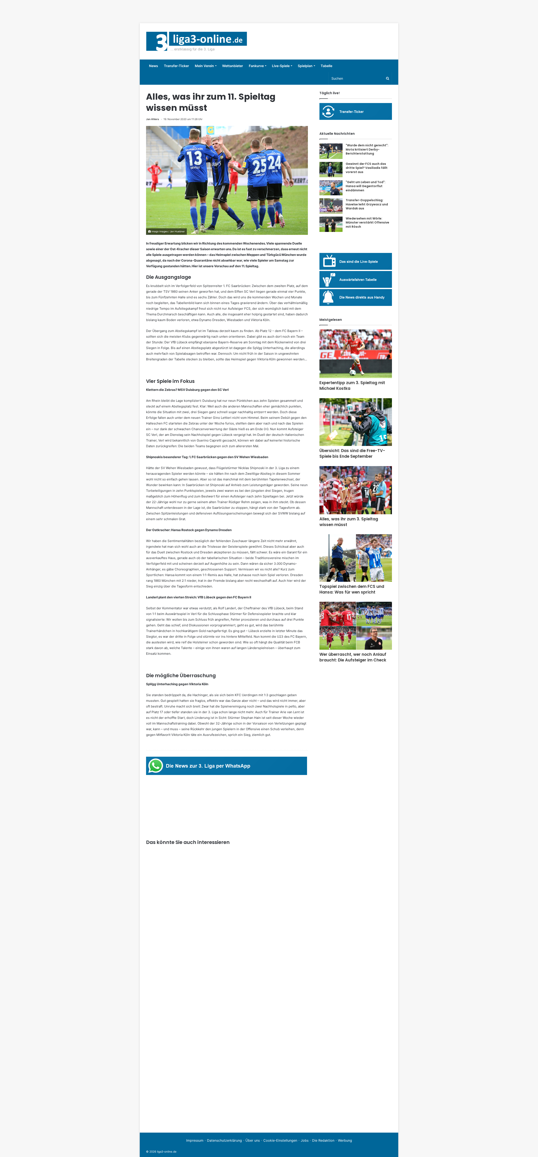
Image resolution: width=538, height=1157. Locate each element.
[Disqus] (227, 1068)
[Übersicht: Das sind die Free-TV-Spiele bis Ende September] (355, 422)
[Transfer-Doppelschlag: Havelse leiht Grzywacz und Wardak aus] (331, 206)
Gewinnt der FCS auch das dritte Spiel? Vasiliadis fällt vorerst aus (367, 168)
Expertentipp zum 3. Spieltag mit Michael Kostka (352, 385)
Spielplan (305, 66)
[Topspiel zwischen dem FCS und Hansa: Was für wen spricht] (355, 558)
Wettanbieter (232, 66)
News (153, 66)
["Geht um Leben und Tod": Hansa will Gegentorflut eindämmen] (331, 188)
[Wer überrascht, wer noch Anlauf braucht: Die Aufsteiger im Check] (355, 626)
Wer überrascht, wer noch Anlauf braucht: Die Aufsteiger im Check (352, 657)
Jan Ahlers (152, 119)
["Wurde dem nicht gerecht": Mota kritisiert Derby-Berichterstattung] (331, 151)
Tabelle (326, 66)
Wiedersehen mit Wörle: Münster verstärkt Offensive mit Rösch (367, 222)
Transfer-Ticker (176, 66)
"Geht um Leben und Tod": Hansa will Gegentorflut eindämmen (365, 186)
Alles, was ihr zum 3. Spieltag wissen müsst (348, 522)
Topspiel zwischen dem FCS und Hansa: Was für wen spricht (351, 589)
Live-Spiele (281, 66)
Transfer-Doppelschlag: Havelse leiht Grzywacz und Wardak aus (367, 204)
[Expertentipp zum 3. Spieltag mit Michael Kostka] (355, 353)
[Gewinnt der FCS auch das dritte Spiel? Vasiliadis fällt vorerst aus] (331, 169)
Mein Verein (204, 66)
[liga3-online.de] (196, 41)
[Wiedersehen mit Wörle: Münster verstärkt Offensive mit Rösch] (331, 224)
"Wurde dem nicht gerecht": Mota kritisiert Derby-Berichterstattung (367, 149)
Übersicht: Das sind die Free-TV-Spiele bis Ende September (352, 453)
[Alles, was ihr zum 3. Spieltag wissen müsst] (355, 490)
